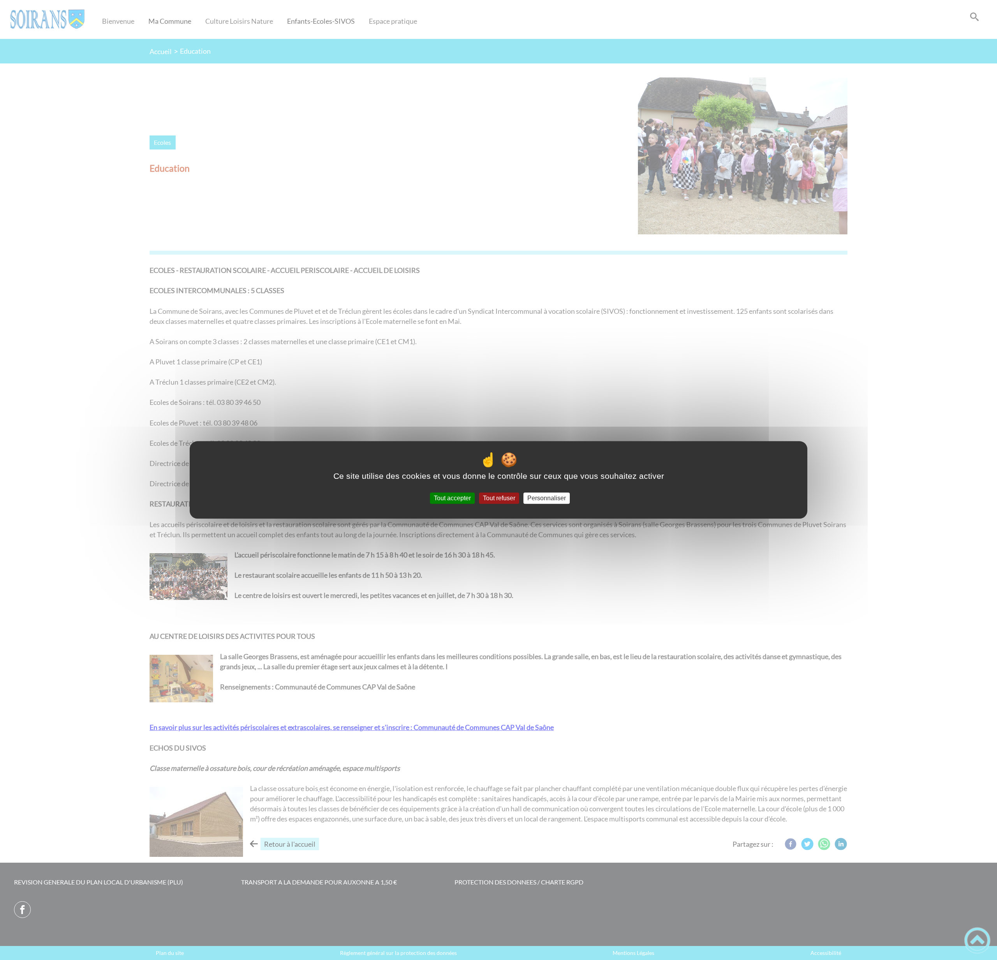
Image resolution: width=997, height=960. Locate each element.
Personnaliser (546, 498)
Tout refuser (499, 498)
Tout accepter (452, 498)
